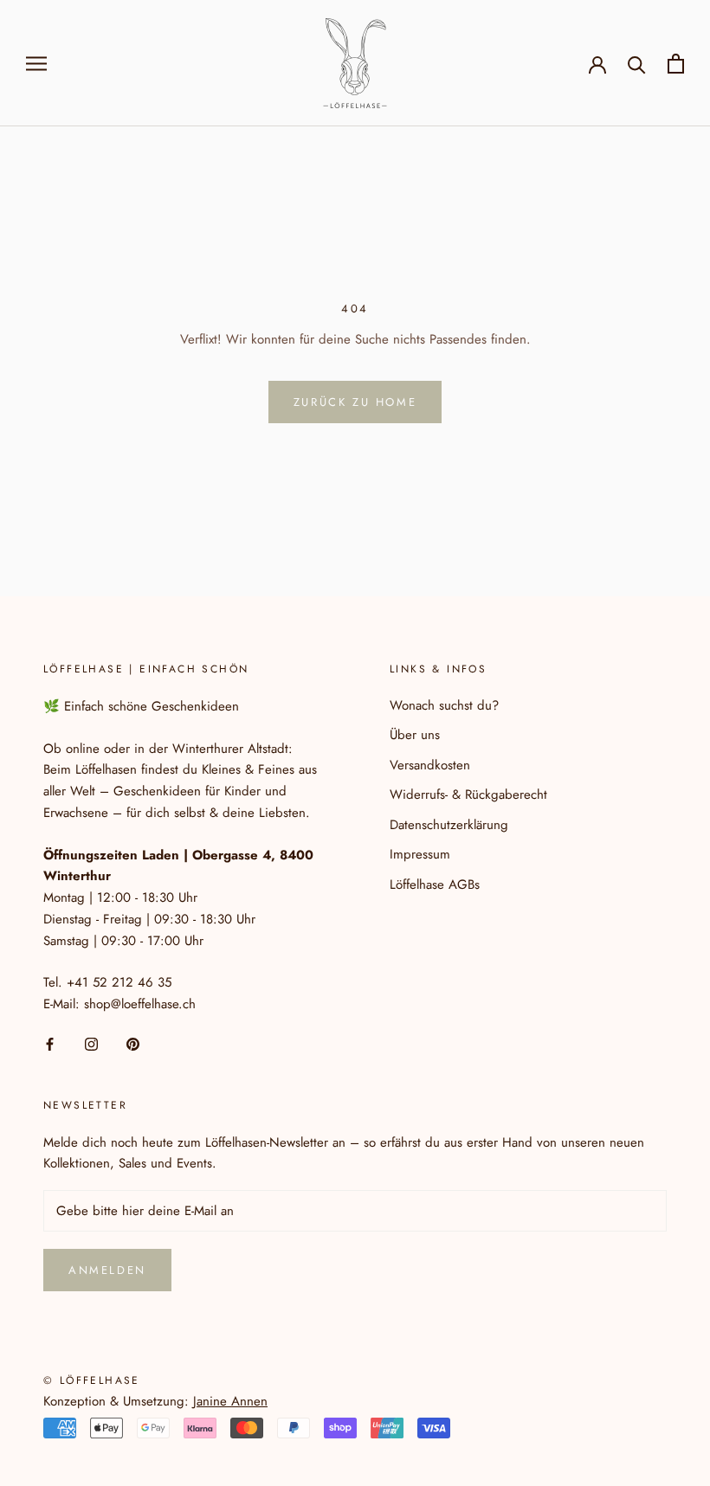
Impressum (420, 854)
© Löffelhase (91, 1380)
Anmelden (107, 1270)
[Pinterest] (132, 1043)
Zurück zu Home (355, 402)
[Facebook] (49, 1043)
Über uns (415, 734)
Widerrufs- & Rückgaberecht (468, 794)
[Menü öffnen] (36, 62)
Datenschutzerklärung (449, 824)
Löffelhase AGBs (435, 884)
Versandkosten (430, 765)
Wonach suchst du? (444, 705)
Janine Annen (230, 1401)
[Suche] (637, 64)
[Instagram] (91, 1043)
